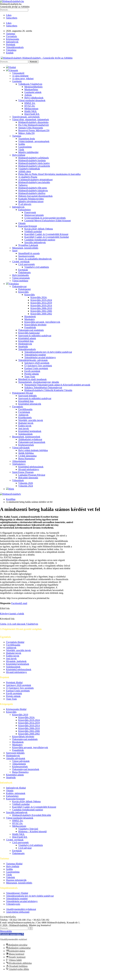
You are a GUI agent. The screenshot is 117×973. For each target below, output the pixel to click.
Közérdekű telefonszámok (30, 466)
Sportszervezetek (26, 256)
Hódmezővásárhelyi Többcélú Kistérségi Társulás (48, 390)
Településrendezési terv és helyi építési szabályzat (48, 352)
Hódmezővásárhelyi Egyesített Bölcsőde (31, 815)
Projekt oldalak (31, 374)
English (9, 52)
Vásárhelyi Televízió (28, 828)
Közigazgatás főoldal (16, 709)
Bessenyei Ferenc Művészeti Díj (33, 130)
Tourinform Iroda (26, 138)
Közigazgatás (12, 39)
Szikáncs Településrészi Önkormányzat (43, 387)
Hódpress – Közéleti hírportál (32, 831)
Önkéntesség (24, 272)
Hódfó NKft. (30, 111)
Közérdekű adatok (27, 338)
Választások (18, 480)
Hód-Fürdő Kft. (32, 114)
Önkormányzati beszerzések (31, 442)
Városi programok (21, 278)
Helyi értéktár (18, 155)
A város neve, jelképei (23, 78)
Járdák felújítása (26, 453)
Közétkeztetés (25, 417)
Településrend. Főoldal (17, 893)
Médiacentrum (31, 108)
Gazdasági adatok (32, 92)
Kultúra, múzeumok (15, 793)
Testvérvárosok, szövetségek (26, 116)
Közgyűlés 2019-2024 (41, 300)
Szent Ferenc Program (23, 472)
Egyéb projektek (32, 371)
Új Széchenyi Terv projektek (38, 365)
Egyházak (23, 269)
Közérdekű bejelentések (29, 431)
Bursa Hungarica (26, 458)
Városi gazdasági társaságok (31, 100)
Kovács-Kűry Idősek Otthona (38, 228)
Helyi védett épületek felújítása (33, 450)
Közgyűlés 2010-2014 (41, 305)
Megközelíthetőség (33, 86)
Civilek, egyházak (21, 261)
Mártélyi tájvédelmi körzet (30, 201)
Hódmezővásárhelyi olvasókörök (34, 166)
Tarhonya (22, 185)
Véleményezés (13, 904)
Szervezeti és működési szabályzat (34, 335)
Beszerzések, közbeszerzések (26, 436)
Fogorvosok (30, 212)
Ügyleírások (24, 412)
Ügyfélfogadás (25, 409)
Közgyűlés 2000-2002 (41, 313)
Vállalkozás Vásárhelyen (30, 84)
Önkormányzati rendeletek (31, 330)
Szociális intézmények (35, 242)
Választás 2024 (25, 486)
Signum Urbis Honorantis (30, 127)
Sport (14, 250)
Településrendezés (15, 47)
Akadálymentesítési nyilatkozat (21, 909)
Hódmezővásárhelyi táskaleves (33, 190)
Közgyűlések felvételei (35, 324)
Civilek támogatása (27, 455)
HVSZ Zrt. (29, 106)
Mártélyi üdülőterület (28, 152)
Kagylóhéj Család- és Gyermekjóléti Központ (46, 234)
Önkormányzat (19, 286)
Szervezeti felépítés (27, 395)
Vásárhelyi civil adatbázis (36, 267)
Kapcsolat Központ (27, 226)
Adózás (28, 95)
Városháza (11, 50)
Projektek (10, 44)
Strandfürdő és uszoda (29, 253)
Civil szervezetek (26, 264)
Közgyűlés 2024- (38, 297)
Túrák (21, 149)
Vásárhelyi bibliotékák (29, 168)
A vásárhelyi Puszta (27, 177)
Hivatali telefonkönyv (28, 469)
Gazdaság (17, 81)
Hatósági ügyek (25, 423)
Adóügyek (23, 415)
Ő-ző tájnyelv (24, 204)
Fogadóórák (30, 327)
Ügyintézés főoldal (15, 642)
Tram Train (29, 376)
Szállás (21, 144)
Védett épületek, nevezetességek (33, 141)
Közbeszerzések (26, 445)
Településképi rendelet (35, 354)
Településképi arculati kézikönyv (40, 357)
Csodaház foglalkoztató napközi (39, 239)
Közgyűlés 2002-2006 (41, 311)
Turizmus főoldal (14, 863)
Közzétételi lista (26, 341)
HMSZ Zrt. (29, 103)
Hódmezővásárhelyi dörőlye (31, 193)
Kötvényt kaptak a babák (12, 613)
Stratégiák (23, 346)
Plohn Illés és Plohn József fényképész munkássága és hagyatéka (49, 174)
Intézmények (12, 42)
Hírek (11, 489)
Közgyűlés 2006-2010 (41, 308)
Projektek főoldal (14, 682)
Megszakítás (6, 931)
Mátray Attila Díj (26, 133)
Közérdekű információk (29, 404)
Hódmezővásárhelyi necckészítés (34, 182)
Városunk (13, 70)
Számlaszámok (25, 434)
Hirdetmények (25, 343)
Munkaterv (29, 319)
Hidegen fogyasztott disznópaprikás (35, 196)
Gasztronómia (25, 147)
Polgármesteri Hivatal (22, 393)
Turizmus (10, 33)
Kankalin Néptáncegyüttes (31, 198)
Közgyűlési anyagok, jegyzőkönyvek (42, 322)
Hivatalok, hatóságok (16, 661)
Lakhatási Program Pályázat (31, 475)
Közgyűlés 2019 (20, 714)
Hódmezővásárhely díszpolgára (33, 122)
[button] (12, 934)
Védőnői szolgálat (33, 231)
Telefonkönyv (19, 464)
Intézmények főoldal (16, 788)
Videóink (10, 877)
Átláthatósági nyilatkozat (30, 439)
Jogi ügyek (23, 428)
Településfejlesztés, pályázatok (33, 360)
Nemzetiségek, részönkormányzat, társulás (38, 382)
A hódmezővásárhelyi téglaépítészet (35, 179)
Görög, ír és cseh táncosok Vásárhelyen (19, 624)
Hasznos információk (16, 880)
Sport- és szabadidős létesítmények (35, 259)
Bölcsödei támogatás (28, 477)
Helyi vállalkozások (33, 97)
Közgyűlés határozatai (29, 333)
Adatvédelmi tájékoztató (17, 912)
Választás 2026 (25, 483)
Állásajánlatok (19, 461)
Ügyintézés (11, 36)
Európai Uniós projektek (36, 368)
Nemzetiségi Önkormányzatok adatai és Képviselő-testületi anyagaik (57, 384)
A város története (20, 76)
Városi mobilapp (20, 280)
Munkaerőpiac (31, 89)
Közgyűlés (23, 292)
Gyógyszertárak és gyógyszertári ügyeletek (45, 218)
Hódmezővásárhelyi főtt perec (32, 187)
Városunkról (18, 73)
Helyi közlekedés (20, 275)
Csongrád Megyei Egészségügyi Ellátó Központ (47, 220)
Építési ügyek (24, 425)
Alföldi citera (24, 171)
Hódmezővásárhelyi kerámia (32, 160)
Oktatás (22, 223)
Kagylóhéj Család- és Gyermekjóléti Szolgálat (46, 237)
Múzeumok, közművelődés (25, 248)
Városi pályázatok (21, 447)
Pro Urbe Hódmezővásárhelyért (33, 125)
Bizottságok (30, 316)
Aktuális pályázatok (15, 758)
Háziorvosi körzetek (34, 215)
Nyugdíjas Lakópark (28, 245)
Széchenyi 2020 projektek (36, 363)
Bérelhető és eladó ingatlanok (32, 379)
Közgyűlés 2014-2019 (41, 303)
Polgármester (24, 289)
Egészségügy (24, 209)
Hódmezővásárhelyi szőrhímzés (33, 157)
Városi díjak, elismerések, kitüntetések (30, 119)
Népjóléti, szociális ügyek (30, 420)
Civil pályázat (25, 848)
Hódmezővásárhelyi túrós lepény (34, 163)
